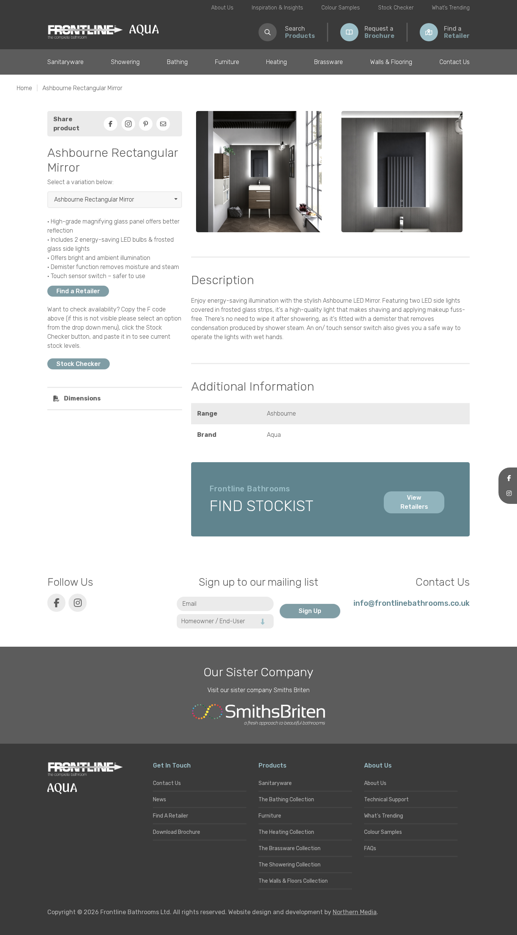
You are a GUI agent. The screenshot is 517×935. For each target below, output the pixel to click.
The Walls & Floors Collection (293, 881)
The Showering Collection (289, 865)
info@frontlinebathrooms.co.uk (411, 603)
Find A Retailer (170, 816)
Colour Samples (340, 8)
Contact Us (454, 62)
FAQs (370, 848)
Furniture (227, 62)
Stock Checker (396, 8)
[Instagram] (128, 124)
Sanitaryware (65, 62)
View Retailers (414, 502)
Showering (125, 62)
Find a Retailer (78, 291)
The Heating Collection (286, 832)
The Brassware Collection (289, 848)
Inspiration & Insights (277, 8)
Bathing (177, 62)
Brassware (328, 62)
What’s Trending (451, 8)
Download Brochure (176, 832)
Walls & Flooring (391, 62)
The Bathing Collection (286, 799)
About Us (222, 8)
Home (24, 88)
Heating (276, 62)
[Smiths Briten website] (258, 715)
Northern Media (355, 912)
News (159, 799)
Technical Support (386, 799)
